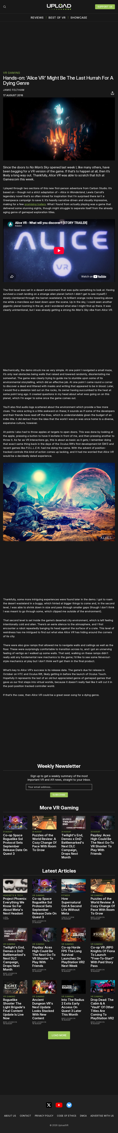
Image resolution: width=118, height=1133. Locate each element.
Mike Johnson (39, 921)
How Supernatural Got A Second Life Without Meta (71, 906)
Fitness (65, 895)
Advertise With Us (102, 1115)
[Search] (4, 6)
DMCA (83, 1115)
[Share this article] (112, 93)
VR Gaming (11, 72)
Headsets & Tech (13, 895)
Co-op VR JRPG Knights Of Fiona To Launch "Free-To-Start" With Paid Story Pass (103, 957)
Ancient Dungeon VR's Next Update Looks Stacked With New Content (43, 1009)
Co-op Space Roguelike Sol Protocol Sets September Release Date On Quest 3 (15, 844)
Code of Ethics (66, 1115)
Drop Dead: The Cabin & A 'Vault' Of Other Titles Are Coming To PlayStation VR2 (102, 1009)
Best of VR (57, 17)
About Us (10, 1115)
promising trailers (35, 204)
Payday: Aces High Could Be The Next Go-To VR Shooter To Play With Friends (102, 844)
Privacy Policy (44, 1115)
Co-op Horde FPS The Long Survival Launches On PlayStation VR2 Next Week (73, 957)
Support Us (105, 6)
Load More (59, 1035)
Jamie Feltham (13, 90)
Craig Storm (67, 917)
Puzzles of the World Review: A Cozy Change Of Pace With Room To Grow (44, 842)
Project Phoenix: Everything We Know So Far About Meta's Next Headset (15, 906)
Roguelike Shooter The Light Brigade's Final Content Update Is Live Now (14, 1009)
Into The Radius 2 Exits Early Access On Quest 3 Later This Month (72, 1007)
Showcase (79, 17)
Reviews (37, 17)
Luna (5, 917)
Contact (25, 1115)
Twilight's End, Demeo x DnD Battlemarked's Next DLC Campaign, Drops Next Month (72, 846)
